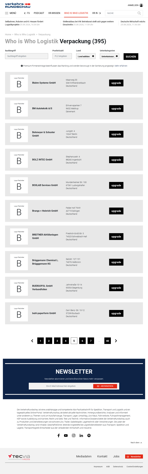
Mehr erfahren (121, 66)
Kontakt (102, 456)
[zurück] (32, 340)
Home (8, 34)
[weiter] (116, 340)
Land (78, 50)
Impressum (98, 467)
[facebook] (59, 435)
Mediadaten (83, 456)
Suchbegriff (10, 50)
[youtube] (66, 435)
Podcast (39, 13)
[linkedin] (81, 435)
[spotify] (89, 435)
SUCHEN (131, 56)
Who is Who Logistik (76, 13)
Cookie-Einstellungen (135, 467)
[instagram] (73, 435)
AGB (108, 467)
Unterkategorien (107, 50)
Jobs (116, 456)
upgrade (116, 82)
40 (107, 340)
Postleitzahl (58, 50)
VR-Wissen (54, 13)
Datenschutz (118, 467)
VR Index (97, 13)
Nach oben (135, 443)
